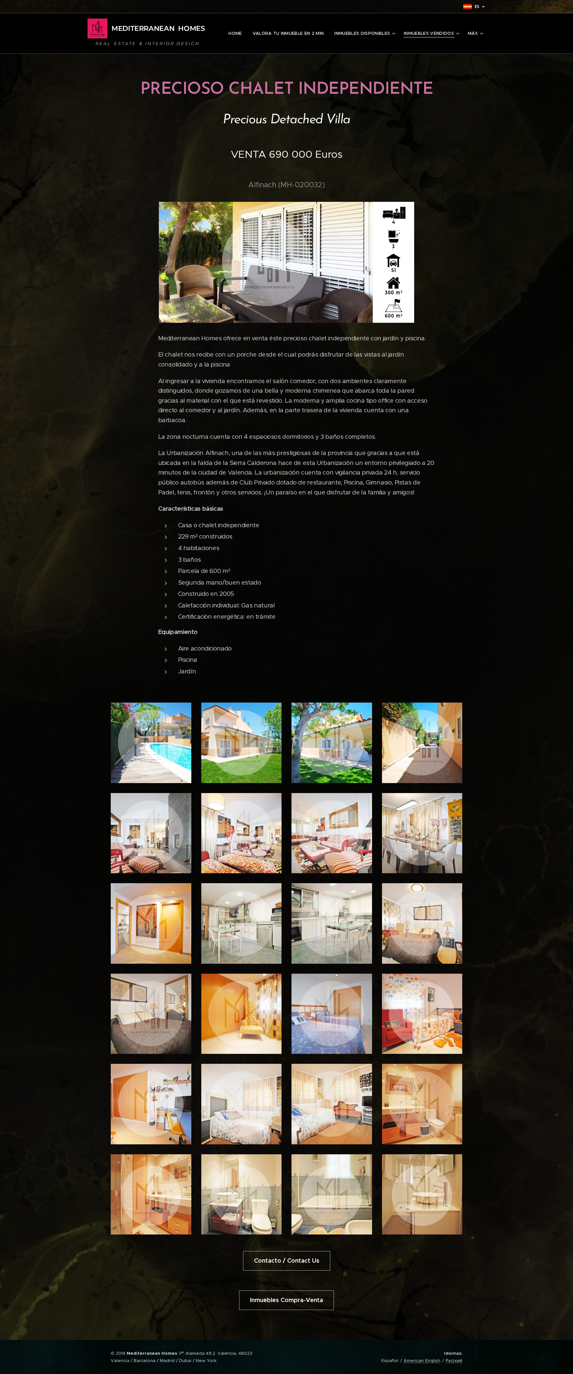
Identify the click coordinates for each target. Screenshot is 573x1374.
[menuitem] (237, 33)
